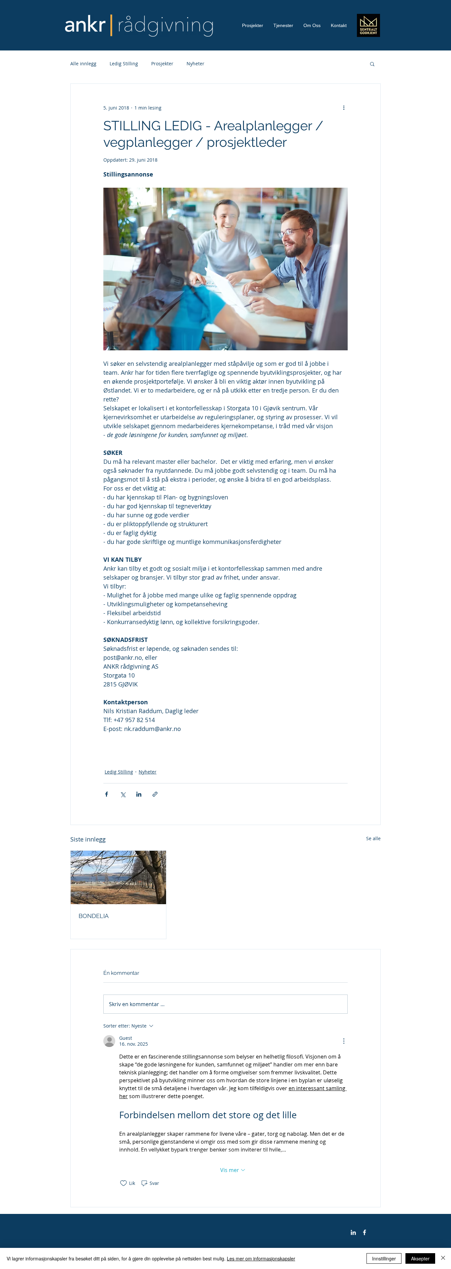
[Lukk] (443, 1258)
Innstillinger (384, 1258)
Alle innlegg (83, 63)
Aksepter (420, 1258)
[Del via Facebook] (106, 794)
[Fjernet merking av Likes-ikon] (123, 1183)
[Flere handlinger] (344, 107)
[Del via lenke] (155, 794)
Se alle (373, 838)
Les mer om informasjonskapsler (261, 1258)
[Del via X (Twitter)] (123, 794)
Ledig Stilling (124, 63)
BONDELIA (94, 915)
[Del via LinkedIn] (139, 794)
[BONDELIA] (118, 877)
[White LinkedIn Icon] (353, 1232)
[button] (372, 63)
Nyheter (195, 63)
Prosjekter (162, 63)
